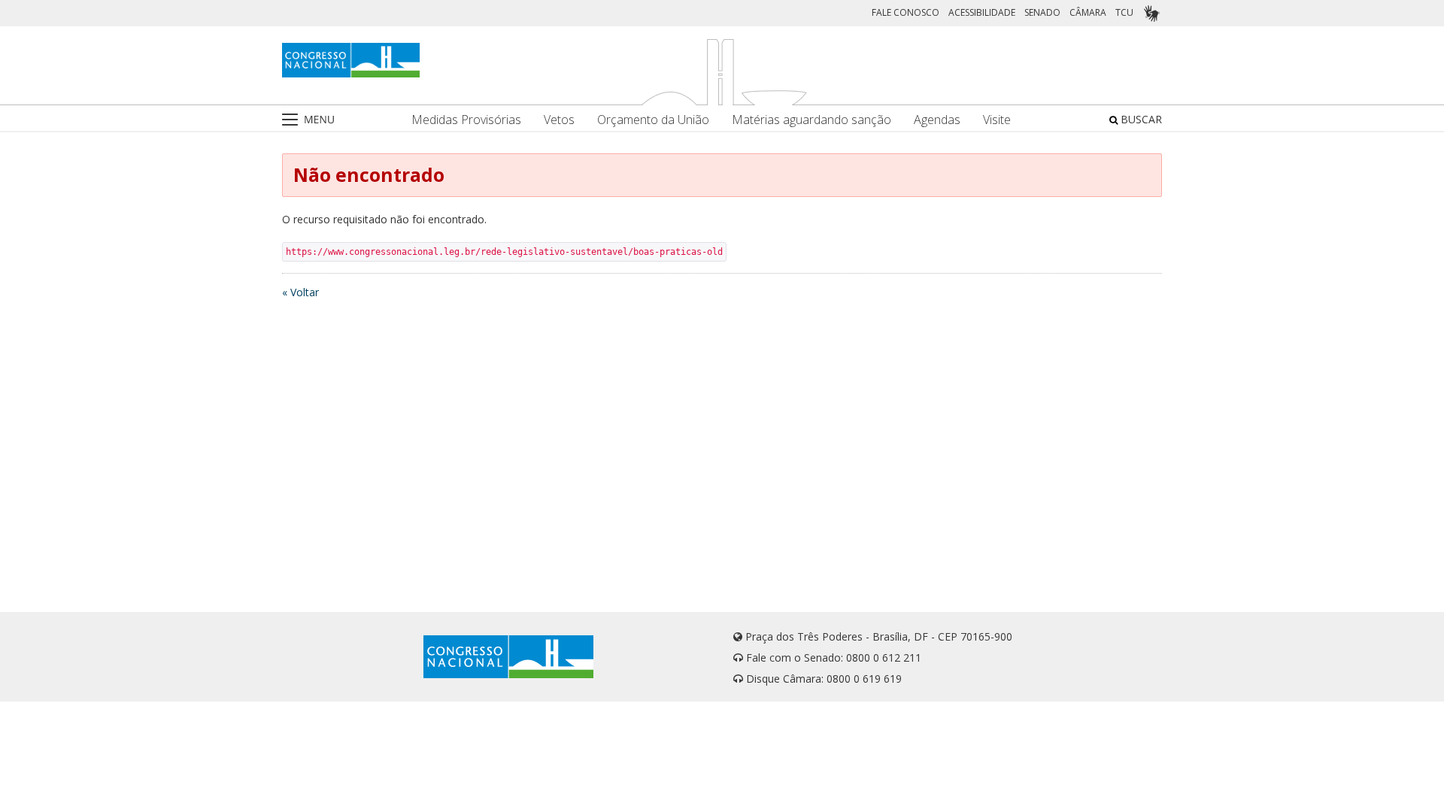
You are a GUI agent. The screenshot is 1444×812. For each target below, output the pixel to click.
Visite (997, 120)
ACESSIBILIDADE (981, 12)
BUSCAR (1140, 119)
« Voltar (300, 292)
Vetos (559, 120)
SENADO (1042, 12)
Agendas (937, 120)
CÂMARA (1087, 12)
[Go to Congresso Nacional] (351, 60)
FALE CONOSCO (905, 12)
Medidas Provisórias (466, 120)
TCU (1124, 12)
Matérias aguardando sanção (811, 120)
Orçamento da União (653, 120)
